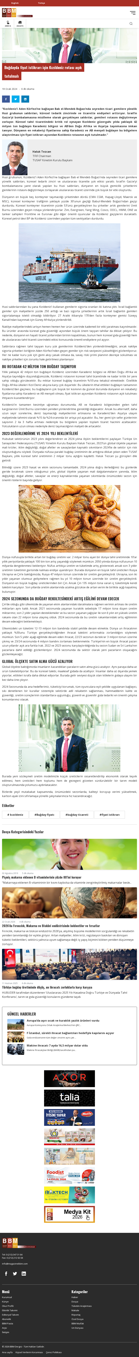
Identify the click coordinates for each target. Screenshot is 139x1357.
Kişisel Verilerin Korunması (29, 1352)
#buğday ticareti (76, 815)
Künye (5, 1301)
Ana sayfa (7, 1352)
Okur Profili (8, 1305)
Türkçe (41, 3)
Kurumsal (7, 1297)
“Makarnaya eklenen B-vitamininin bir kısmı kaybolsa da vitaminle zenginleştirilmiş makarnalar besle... (66, 882)
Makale (75, 1310)
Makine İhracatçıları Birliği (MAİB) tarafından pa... (51, 1050)
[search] (131, 23)
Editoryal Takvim (10, 1314)
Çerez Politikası (54, 1352)
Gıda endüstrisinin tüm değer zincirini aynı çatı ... (51, 1037)
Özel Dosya (77, 1319)
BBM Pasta (7, 1323)
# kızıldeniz (15, 815)
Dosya (75, 1301)
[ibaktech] (69, 1194)
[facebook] (6, 1276)
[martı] (69, 1156)
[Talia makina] (69, 1098)
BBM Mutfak (78, 1323)
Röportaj (76, 1314)
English (15, 3)
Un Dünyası (77, 1327)
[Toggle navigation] (133, 13)
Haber (75, 1297)
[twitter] (15, 1276)
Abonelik (6, 1319)
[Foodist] (69, 1175)
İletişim (5, 1332)
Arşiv (4, 1327)
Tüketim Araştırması (82, 1305)
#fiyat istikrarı (110, 815)
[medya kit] (69, 1214)
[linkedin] (24, 1276)
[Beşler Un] (69, 1136)
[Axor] (69, 1078)
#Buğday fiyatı (44, 815)
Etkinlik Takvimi (9, 1310)
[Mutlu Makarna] (69, 1117)
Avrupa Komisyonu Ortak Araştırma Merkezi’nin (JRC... (54, 1025)
